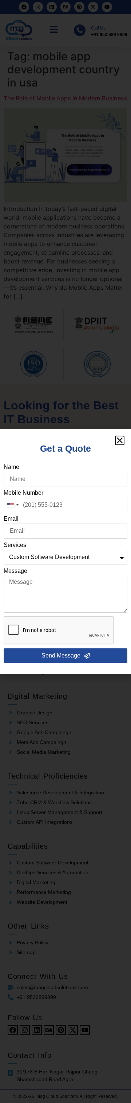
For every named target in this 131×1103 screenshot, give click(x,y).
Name (11, 467)
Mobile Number (23, 493)
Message (15, 571)
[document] (65, 551)
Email (11, 519)
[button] (120, 440)
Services (15, 545)
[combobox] (12, 505)
